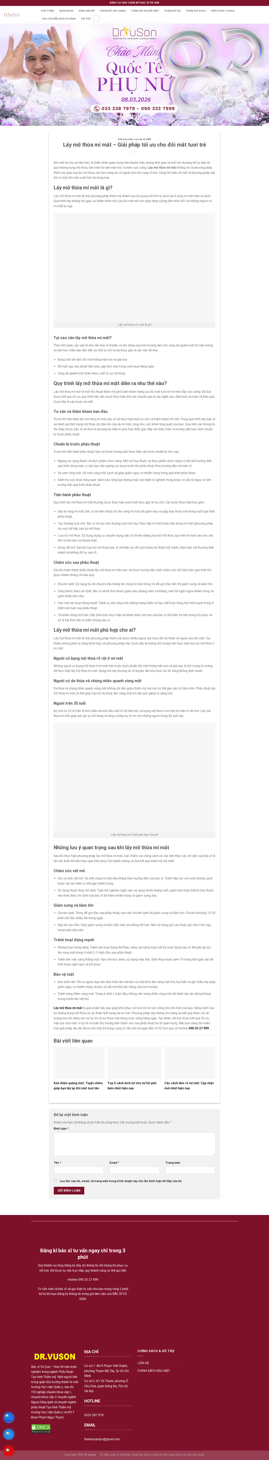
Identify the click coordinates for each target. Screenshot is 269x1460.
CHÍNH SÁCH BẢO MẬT (153, 1371)
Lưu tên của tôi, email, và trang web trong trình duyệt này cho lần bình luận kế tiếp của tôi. (121, 1181)
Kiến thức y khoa (223, 10)
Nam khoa (66, 10)
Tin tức (86, 18)
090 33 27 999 (199, 1028)
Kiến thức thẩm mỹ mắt (130, 139)
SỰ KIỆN (147, 139)
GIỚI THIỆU (48, 10)
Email (114, 1162)
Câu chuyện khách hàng (59, 18)
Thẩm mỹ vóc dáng (113, 10)
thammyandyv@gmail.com (102, 1439)
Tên (57, 1162)
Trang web (172, 1162)
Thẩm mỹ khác (196, 10)
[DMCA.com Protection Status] (41, 1428)
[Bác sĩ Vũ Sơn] (19, 15)
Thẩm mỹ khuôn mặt (145, 10)
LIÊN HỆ (143, 1363)
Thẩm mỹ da (172, 10)
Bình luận (61, 1128)
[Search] (96, 19)
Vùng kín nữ (86, 10)
